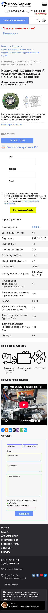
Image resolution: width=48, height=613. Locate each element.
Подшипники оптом (10, 544)
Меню (44, 4)
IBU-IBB (35, 227)
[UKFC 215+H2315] (10, 101)
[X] (14, 430)
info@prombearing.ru (14, 569)
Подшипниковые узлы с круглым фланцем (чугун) (20, 54)
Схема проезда (41, 14)
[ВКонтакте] (3, 430)
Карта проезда (11, 584)
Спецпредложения (9, 540)
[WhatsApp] (21, 430)
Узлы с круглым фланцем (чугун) (19, 28)
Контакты (5, 552)
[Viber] (17, 430)
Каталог (15, 46)
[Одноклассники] (6, 430)
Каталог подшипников (14, 20)
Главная (5, 46)
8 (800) (15, 11)
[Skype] (25, 430)
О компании (6, 548)
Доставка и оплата (9, 536)
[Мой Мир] (10, 430)
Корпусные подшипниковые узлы (16, 49)
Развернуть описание (11, 124)
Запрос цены (17, 140)
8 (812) (35, 11)
